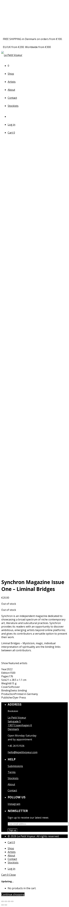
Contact (12, 98)
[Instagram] (10, 116)
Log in (11, 124)
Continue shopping (13, 894)
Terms (12, 772)
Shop (11, 73)
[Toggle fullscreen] (9, 901)
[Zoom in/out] (12, 901)
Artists (12, 81)
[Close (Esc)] (2, 901)
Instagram (14, 804)
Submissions (15, 766)
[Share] (5, 901)
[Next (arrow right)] (5, 904)
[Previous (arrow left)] (2, 904)
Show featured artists (14, 663)
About (11, 90)
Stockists (13, 106)
